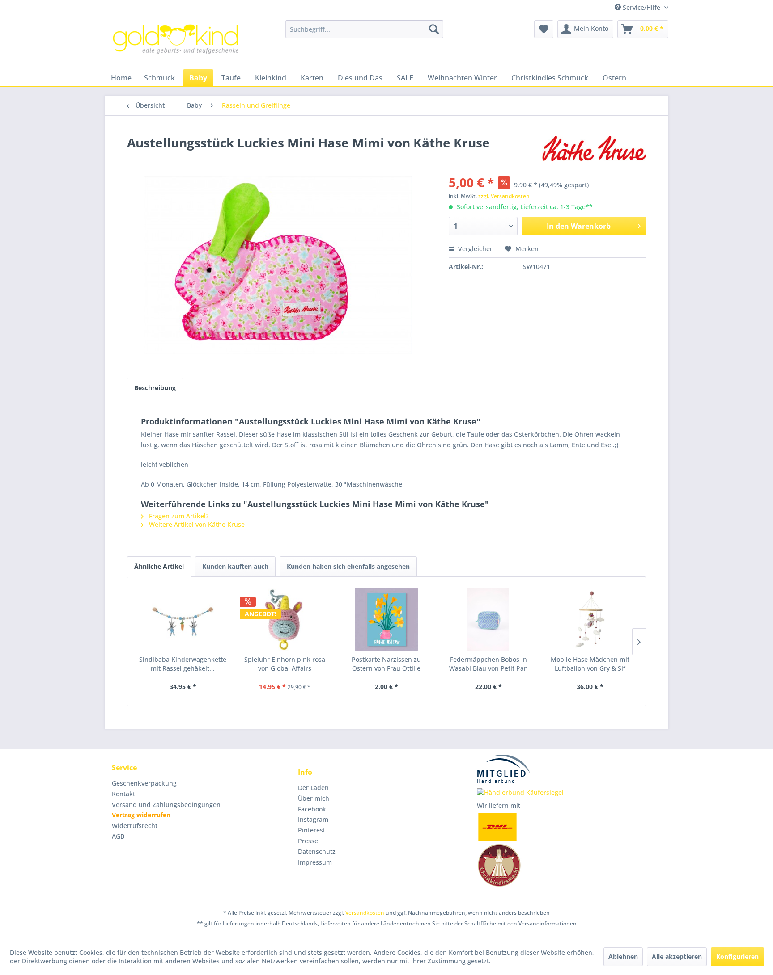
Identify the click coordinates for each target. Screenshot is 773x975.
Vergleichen (475, 248)
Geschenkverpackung (144, 783)
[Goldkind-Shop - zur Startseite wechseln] (176, 42)
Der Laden (313, 787)
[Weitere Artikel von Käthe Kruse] (594, 151)
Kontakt (123, 794)
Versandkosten (364, 912)
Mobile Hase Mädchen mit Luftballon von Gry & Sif (590, 663)
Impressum (315, 862)
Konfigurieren (737, 956)
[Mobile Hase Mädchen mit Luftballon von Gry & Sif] (590, 619)
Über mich (313, 798)
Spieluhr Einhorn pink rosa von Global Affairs (284, 663)
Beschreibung (155, 387)
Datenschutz (317, 851)
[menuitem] (364, 29)
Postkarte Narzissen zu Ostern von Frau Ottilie (386, 663)
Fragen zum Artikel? (177, 516)
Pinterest (311, 830)
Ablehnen (623, 956)
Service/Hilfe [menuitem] (641, 7)
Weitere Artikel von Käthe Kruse (196, 524)
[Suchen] (434, 29)
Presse (308, 840)
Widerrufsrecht (134, 825)
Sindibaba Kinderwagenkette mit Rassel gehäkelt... (182, 663)
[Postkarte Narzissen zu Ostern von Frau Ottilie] (386, 619)
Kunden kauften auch (235, 566)
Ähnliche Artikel (159, 566)
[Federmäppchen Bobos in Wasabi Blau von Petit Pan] (488, 619)
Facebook (312, 809)
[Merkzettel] (543, 29)
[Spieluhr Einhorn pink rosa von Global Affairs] (285, 619)
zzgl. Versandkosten (504, 196)
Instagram (313, 819)
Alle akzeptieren (677, 956)
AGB (118, 836)
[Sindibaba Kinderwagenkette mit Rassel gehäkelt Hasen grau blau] (183, 619)
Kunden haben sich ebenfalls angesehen (348, 566)
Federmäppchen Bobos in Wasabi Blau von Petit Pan (488, 663)
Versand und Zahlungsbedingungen (166, 804)
